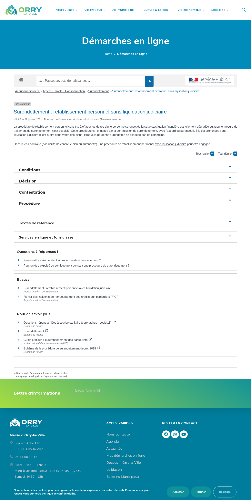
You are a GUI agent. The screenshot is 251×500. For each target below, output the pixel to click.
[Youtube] (184, 434)
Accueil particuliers (27, 91)
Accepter (178, 492)
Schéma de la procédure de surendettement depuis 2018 (60, 348)
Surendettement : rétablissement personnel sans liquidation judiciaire (155, 91)
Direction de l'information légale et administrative (42, 373)
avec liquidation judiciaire (170, 144)
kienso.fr (63, 376)
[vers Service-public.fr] (209, 80)
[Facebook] (166, 434)
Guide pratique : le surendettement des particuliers (56, 339)
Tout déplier (225, 153)
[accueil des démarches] (21, 79)
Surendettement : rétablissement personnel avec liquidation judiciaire (67, 288)
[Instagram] (175, 434)
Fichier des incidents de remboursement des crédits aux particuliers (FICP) (71, 296)
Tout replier (203, 153)
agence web (51, 376)
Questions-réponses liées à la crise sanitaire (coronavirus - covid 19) (68, 322)
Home (108, 54)
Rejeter (201, 492)
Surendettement (98, 91)
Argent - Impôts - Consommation (64, 91)
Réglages (225, 492)
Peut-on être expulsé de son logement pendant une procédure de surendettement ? (76, 265)
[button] (244, 10)
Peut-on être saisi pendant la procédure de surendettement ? (62, 260)
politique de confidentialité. (59, 493)
